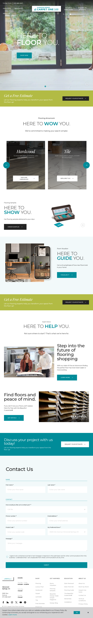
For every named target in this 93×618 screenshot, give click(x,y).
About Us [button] (6, 13)
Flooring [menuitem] (38, 583)
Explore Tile (65, 178)
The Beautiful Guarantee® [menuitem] (68, 594)
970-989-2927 (18, 3)
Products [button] (7, 8)
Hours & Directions (68, 8)
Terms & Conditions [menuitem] (82, 599)
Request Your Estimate (74, 98)
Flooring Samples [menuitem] (52, 589)
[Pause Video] (87, 84)
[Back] (6, 49)
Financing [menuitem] (38, 607)
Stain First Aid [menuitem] (68, 587)
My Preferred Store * (54, 527)
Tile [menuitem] (36, 600)
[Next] (87, 49)
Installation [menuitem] (68, 602)
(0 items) (70, 14)
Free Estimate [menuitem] (40, 603)
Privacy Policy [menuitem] (83, 604)
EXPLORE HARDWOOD (24, 178)
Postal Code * (10, 527)
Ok (77, 612)
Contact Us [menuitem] (82, 595)
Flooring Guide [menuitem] (69, 590)
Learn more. (12, 615)
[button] (63, 14)
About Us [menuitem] (82, 583)
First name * (9, 485)
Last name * (51, 485)
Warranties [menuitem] (67, 599)
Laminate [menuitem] (38, 597)
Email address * (52, 516)
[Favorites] (67, 14)
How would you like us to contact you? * (18, 504)
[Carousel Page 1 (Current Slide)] (45, 86)
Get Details (12, 418)
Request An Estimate (82, 8)
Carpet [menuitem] (37, 593)
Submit (46, 565)
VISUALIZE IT (65, 275)
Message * (9, 538)
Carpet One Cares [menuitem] (82, 591)
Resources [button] (19, 8)
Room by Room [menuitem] (84, 587)
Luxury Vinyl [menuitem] (39, 587)
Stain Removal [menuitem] (69, 583)
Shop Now (24, 55)
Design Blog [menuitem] (54, 603)
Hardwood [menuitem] (38, 590)
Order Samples (13, 227)
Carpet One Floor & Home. (15, 606)
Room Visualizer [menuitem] (53, 584)
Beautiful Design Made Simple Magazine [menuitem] (54, 596)
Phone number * (11, 516)
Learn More (65, 377)
